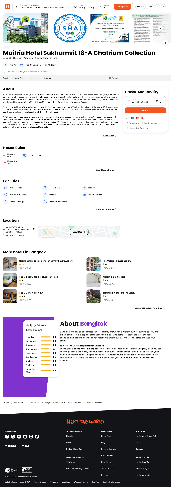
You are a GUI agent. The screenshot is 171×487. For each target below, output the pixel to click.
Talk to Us (70, 462)
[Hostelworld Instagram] (19, 437)
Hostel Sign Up (142, 462)
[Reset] (68, 7)
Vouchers (66, 482)
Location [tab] (34, 78)
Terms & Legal (40, 482)
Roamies (104, 475)
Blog (103, 442)
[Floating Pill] (160, 28)
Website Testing (81, 482)
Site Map (95, 482)
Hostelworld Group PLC (146, 436)
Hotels (69, 442)
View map (28, 58)
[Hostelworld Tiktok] (37, 437)
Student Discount (108, 468)
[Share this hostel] (165, 42)
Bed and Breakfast (74, 449)
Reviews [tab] (47, 78)
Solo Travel (106, 462)
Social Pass (106, 436)
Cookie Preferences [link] (111, 482)
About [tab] (5, 78)
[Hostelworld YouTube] (25, 437)
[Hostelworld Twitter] (13, 437)
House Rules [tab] (19, 78)
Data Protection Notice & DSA (17, 482)
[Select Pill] (157, 6)
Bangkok (7, 58)
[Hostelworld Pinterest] (31, 437)
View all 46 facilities (49, 65)
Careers (139, 449)
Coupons (54, 482)
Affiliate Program (143, 468)
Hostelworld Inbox (143, 475)
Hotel (6, 48)
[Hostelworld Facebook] (7, 437)
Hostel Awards (107, 455)
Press (138, 442)
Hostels (69, 436)
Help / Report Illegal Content (78, 468)
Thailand (17, 58)
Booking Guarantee (109, 449)
